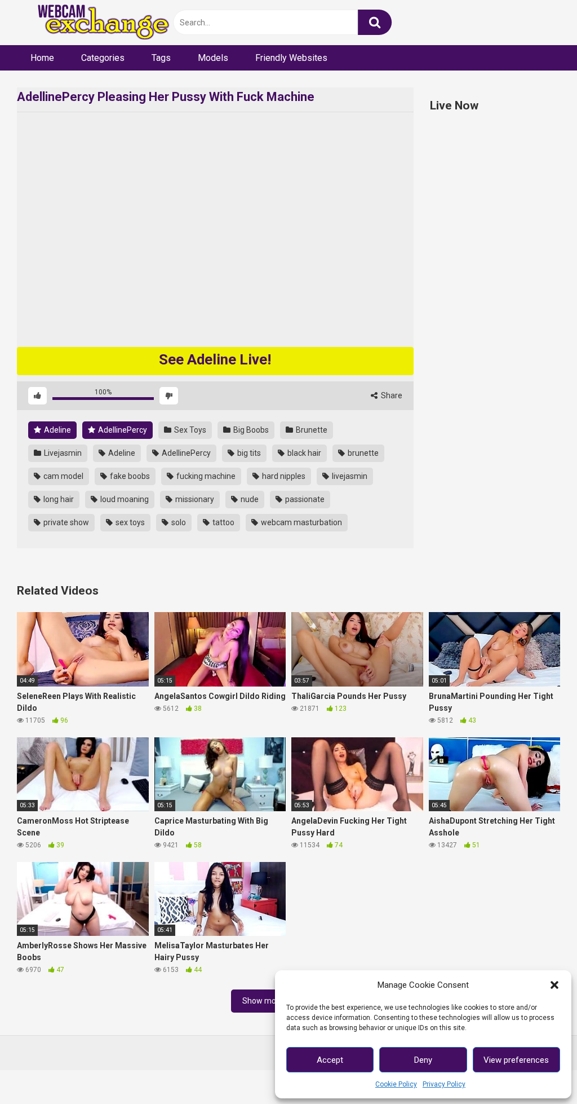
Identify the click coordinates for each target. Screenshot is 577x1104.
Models (213, 57)
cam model (62, 476)
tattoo (222, 522)
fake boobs (129, 476)
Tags (161, 57)
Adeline (56, 429)
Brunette (310, 429)
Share (390, 395)
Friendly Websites (291, 57)
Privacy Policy (444, 1084)
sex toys (129, 522)
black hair (303, 453)
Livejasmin (62, 453)
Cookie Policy (396, 1084)
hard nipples (282, 476)
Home (42, 57)
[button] (554, 985)
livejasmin (348, 476)
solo (178, 522)
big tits (248, 453)
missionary (194, 499)
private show (65, 522)
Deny (423, 1060)
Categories (103, 57)
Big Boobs (250, 429)
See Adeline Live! (215, 359)
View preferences (516, 1060)
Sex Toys (189, 429)
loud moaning (124, 499)
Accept (330, 1060)
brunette (362, 453)
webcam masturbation (300, 522)
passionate (304, 499)
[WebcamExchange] (97, 23)
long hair (58, 499)
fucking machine (205, 476)
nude (249, 499)
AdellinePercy (121, 429)
